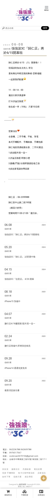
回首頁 (5, 469)
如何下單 (6, 477)
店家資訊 (41, 495)
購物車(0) (8, 495)
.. (40, 484)
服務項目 (15, 469)
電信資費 (38, 469)
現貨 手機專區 (8, 473)
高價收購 (27, 469)
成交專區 (29, 477)
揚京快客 (22, 484)
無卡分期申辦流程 (26, 473)
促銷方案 (17, 477)
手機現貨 (24, 495)
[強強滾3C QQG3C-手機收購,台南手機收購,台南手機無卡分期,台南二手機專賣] (25, 14)
